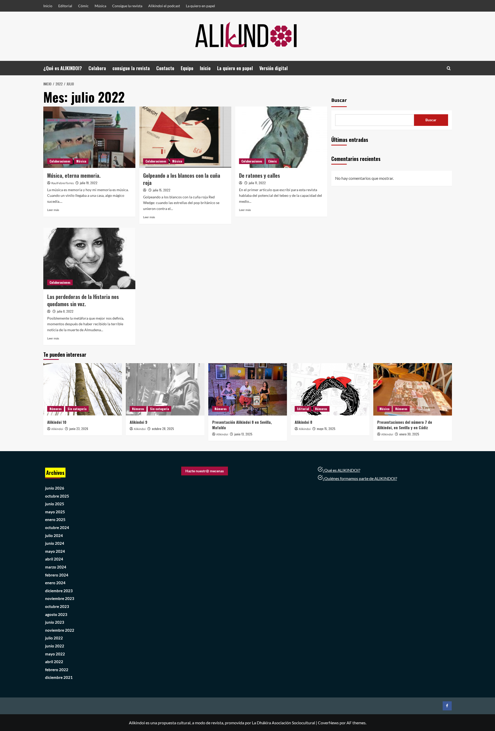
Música (100, 6)
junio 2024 (54, 543)
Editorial (65, 6)
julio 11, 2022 (257, 183)
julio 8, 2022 (65, 311)
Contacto (165, 68)
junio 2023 (54, 622)
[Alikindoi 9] (165, 389)
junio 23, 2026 (78, 428)
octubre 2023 (57, 606)
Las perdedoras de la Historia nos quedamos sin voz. (83, 300)
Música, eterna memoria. (74, 175)
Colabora (97, 68)
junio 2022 (54, 646)
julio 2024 (54, 535)
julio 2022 (54, 638)
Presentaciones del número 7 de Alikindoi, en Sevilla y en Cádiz (404, 424)
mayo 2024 (55, 551)
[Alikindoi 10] (82, 389)
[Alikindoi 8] (330, 389)
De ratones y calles (259, 175)
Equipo (187, 68)
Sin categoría (77, 409)
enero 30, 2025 (409, 434)
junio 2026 (54, 488)
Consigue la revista (127, 6)
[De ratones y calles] (281, 137)
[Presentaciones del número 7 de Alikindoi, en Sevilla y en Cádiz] (412, 389)
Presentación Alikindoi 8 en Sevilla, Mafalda (242, 424)
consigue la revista (131, 68)
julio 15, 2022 (161, 190)
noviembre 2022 (59, 630)
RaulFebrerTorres (62, 183)
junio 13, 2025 (243, 434)
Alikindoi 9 (138, 422)
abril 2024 (54, 559)
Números (56, 409)
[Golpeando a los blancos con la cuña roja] (185, 137)
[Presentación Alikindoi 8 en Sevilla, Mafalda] (247, 389)
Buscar (339, 100)
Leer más (53, 210)
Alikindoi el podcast (164, 6)
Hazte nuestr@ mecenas (204, 471)
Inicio (47, 6)
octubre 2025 (57, 496)
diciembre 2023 (59, 590)
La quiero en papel (200, 6)
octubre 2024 (57, 527)
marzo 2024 (55, 567)
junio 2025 (54, 503)
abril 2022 (54, 661)
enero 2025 (55, 519)
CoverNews (328, 722)
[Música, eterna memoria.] (89, 137)
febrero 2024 (56, 575)
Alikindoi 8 (303, 422)
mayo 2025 (55, 511)
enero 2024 (55, 582)
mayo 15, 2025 (326, 428)
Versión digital (273, 68)
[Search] (449, 68)
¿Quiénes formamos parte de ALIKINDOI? (360, 478)
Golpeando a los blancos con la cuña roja (181, 179)
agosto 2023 (56, 614)
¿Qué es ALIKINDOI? (62, 68)
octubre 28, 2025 (163, 428)
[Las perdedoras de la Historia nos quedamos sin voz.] (89, 258)
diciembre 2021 (59, 677)
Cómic (83, 6)
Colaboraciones (60, 161)
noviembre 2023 (59, 598)
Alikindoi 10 (56, 422)
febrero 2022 (56, 669)
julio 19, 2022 (88, 183)
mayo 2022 (55, 654)
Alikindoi (57, 429)
